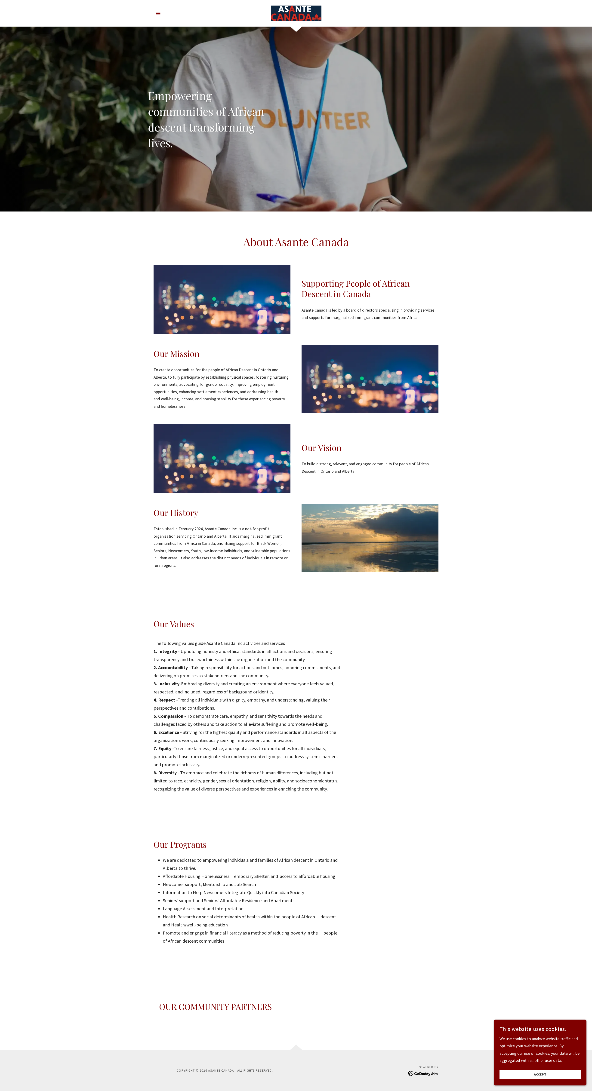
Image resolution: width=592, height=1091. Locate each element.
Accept (540, 1074)
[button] (158, 13)
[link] (296, 12)
